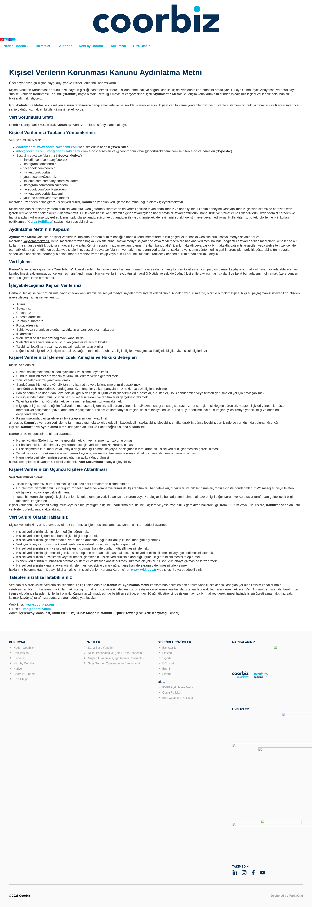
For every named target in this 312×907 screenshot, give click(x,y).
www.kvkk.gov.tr (143, 569)
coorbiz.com (25, 147)
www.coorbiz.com (40, 604)
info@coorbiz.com (30, 151)
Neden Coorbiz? (16, 46)
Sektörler (65, 46)
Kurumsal (118, 46)
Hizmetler (43, 46)
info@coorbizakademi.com (67, 151)
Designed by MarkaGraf (287, 895)
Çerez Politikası (40, 221)
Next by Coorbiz (91, 46)
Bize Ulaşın (141, 46)
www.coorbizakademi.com (57, 147)
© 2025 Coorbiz (19, 895)
